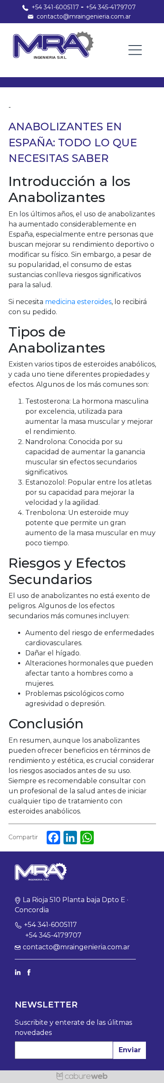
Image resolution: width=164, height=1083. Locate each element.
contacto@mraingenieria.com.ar (84, 16)
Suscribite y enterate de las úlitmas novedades (73, 1027)
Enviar (130, 1050)
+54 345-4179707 (111, 7)
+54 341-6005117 (55, 7)
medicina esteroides (78, 302)
